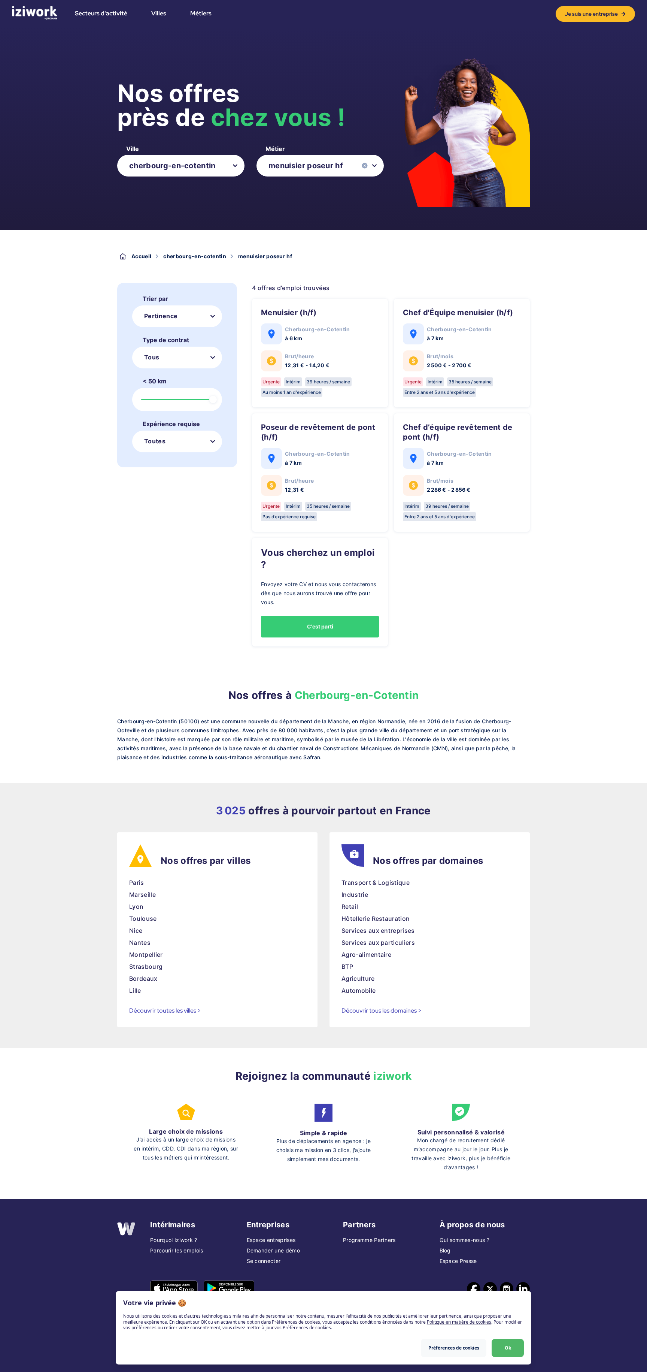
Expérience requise (171, 424)
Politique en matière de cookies (459, 1322)
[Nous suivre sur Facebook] (473, 1289)
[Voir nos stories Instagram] (506, 1289)
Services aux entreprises (378, 930)
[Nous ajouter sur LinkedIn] (523, 1289)
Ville (132, 149)
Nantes (140, 942)
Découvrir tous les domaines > (381, 1010)
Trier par (155, 298)
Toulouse (143, 918)
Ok (508, 1348)
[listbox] (180, 166)
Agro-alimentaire (366, 954)
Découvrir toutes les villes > (165, 1010)
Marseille (142, 894)
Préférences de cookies (453, 1348)
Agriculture (358, 978)
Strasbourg (145, 966)
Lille (135, 990)
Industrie (354, 894)
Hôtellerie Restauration (375, 918)
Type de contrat (166, 340)
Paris (136, 882)
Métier (275, 149)
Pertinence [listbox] (160, 316)
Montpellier (146, 954)
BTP (347, 966)
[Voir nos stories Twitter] (490, 1289)
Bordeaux (143, 978)
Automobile (358, 990)
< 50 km (155, 381)
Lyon (136, 906)
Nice (135, 930)
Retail (349, 906)
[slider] (213, 399)
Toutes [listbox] (154, 441)
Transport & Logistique (375, 882)
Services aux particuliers (378, 942)
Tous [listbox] (151, 357)
